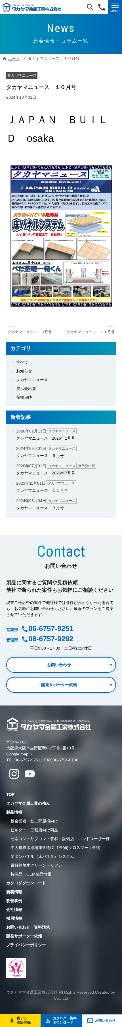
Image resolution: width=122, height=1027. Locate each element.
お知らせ (24, 371)
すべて (22, 362)
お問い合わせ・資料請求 (28, 927)
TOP (10, 794)
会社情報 (14, 909)
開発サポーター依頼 (59, 684)
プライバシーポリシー (26, 945)
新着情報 (14, 891)
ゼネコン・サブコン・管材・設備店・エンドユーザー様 (60, 838)
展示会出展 (26, 388)
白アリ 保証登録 (24, 1020)
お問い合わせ (105, 1020)
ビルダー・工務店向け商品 (34, 830)
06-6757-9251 (50, 628)
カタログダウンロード (26, 883)
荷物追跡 (24, 397)
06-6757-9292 (50, 638)
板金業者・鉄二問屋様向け (34, 821)
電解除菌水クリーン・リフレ (36, 865)
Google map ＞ (19, 754)
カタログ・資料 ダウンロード (65, 1020)
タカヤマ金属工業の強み (28, 803)
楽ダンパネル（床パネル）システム (42, 856)
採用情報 (14, 918)
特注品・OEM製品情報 (30, 874)
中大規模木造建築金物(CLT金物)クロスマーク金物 (55, 847)
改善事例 (14, 900)
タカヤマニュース (32, 379)
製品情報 (14, 812)
